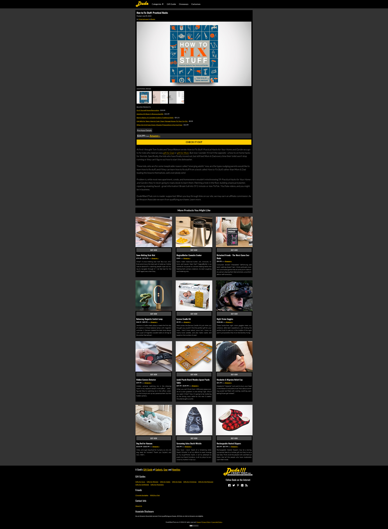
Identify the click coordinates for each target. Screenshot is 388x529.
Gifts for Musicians (157, 484)
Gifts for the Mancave (205, 482)
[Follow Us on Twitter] (233, 485)
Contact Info (140, 500)
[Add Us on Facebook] (229, 485)
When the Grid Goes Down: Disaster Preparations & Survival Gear (159, 125)
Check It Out (194, 142)
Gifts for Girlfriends (142, 484)
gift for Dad (168, 152)
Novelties (176, 469)
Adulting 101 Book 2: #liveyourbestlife (150, 114)
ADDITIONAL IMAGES (144, 89)
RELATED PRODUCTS (144, 107)
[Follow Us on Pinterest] (238, 485)
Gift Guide (171, 4)
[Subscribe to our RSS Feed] (246, 485)
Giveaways (183, 4)
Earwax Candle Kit (184, 318)
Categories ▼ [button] (158, 4)
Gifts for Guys (140, 482)
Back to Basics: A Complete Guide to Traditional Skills (155, 117)
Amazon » (155, 258)
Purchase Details (144, 130)
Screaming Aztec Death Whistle (189, 443)
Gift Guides (140, 476)
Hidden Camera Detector (146, 379)
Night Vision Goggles (225, 318)
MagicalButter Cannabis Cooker (189, 255)
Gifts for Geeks (165, 482)
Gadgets (159, 469)
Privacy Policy (206, 522)
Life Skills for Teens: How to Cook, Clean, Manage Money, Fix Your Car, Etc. (162, 121)
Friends (138, 489)
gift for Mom (183, 152)
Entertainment (144, 19)
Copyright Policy (217, 522)
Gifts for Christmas (190, 482)
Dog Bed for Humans (144, 443)
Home (199, 522)
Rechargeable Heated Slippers (229, 443)
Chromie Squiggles (141, 495)
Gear (166, 469)
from (150, 258)
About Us (138, 506)
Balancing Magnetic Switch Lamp (149, 318)
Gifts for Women (152, 482)
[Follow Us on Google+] (242, 485)
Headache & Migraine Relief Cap (230, 379)
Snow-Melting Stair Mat (145, 255)
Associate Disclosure (144, 511)
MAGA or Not (155, 495)
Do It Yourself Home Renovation (148, 110)
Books (153, 19)
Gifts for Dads (177, 482)
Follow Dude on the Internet (238, 479)
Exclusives (195, 4)
